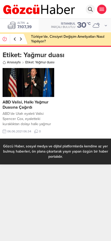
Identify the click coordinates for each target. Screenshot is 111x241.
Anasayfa (14, 62)
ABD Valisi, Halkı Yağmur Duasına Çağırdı (26, 105)
